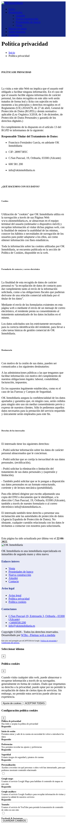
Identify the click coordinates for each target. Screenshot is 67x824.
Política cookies (17, 601)
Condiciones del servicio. (10, 643)
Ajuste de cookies (12, 703)
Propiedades (15, 12)
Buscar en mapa (18, 28)
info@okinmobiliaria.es (22, 625)
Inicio (12, 9)
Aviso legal (15, 595)
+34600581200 (17, 622)
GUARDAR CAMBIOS (14, 820)
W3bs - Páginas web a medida (38, 635)
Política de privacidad (49, 641)
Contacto (14, 34)
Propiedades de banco (28, 22)
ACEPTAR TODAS (35, 703)
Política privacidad (19, 598)
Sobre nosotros (17, 31)
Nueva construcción (27, 18)
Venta (19, 25)
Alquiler (20, 15)
